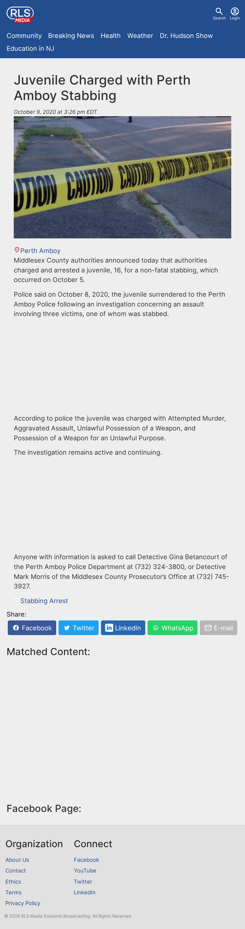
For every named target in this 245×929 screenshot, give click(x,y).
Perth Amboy (40, 251)
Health (111, 35)
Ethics (13, 881)
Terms (13, 892)
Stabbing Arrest (44, 601)
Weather (140, 35)
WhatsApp (176, 628)
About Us (17, 859)
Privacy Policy (22, 903)
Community (24, 35)
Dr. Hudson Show (186, 35)
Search (219, 18)
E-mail (222, 628)
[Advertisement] (122, 365)
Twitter (82, 628)
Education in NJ (30, 48)
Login (235, 18)
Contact (15, 870)
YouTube (85, 870)
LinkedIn (127, 628)
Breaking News (71, 35)
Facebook (36, 628)
